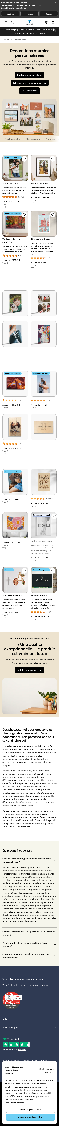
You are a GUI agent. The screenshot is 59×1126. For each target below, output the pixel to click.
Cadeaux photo (20, 40)
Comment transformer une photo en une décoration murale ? (28, 933)
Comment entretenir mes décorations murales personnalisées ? (25, 956)
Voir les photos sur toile (29, 670)
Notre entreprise (10, 1027)
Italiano (49, 14)
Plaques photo (33, 139)
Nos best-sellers (13, 139)
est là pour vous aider (23, 985)
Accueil (5, 40)
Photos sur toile (30, 90)
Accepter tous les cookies (30, 1117)
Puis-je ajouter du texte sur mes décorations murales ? (24, 944)
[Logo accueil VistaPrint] (29, 22)
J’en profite (40, 33)
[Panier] (53, 22)
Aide (4, 1019)
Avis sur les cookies (14, 1102)
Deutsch (10, 14)
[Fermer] (55, 2)
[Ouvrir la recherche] (12, 22)
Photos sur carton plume (29, 75)
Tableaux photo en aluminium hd (29, 83)
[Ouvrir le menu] (5, 22)
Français (29, 14)
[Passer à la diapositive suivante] (55, 31)
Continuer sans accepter (46, 1070)
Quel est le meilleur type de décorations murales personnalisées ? (26, 860)
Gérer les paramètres (30, 1109)
